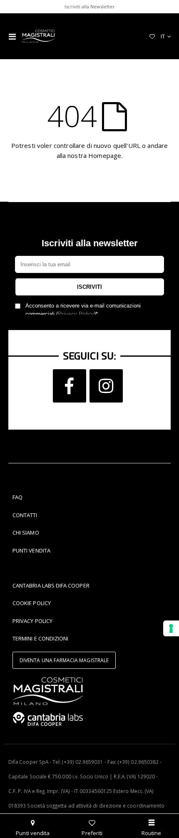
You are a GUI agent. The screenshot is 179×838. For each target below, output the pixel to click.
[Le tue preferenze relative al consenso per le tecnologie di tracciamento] (171, 628)
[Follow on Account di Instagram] (106, 386)
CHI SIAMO (25, 532)
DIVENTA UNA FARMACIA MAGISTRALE (64, 660)
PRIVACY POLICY (32, 621)
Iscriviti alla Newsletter (90, 6)
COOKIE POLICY (31, 603)
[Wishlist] (152, 36)
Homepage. (105, 155)
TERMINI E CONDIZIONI (40, 638)
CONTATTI (24, 515)
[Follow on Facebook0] (69, 386)
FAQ (17, 497)
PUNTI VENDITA (31, 550)
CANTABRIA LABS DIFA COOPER (51, 585)
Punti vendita (33, 833)
